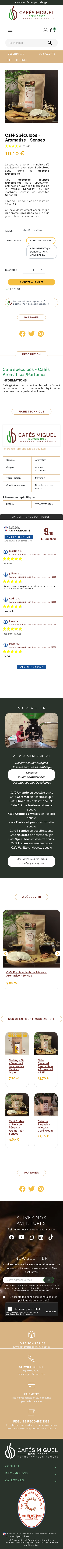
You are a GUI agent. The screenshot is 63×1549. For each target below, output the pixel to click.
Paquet (9, 230)
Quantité (11, 270)
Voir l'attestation (18, 536)
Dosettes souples (31, 775)
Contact (12, 1466)
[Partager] (22, 333)
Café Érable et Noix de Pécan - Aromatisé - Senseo (26, 974)
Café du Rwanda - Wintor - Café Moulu (45, 1126)
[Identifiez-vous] (44, 29)
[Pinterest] (40, 333)
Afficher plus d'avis (31, 667)
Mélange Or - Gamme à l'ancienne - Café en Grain (16, 1066)
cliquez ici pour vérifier (18, 1536)
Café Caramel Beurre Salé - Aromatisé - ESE (45, 1066)
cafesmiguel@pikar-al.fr (31, 1374)
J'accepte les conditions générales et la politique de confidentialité (33, 1298)
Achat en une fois (41, 240)
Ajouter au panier (31, 282)
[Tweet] (31, 333)
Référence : (9, 448)
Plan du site (42, 1542)
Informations (16, 1473)
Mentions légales (25, 1542)
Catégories (14, 1480)
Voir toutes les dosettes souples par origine (31, 861)
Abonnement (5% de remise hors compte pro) (40, 251)
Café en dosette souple (31, 792)
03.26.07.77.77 (31, 1370)
